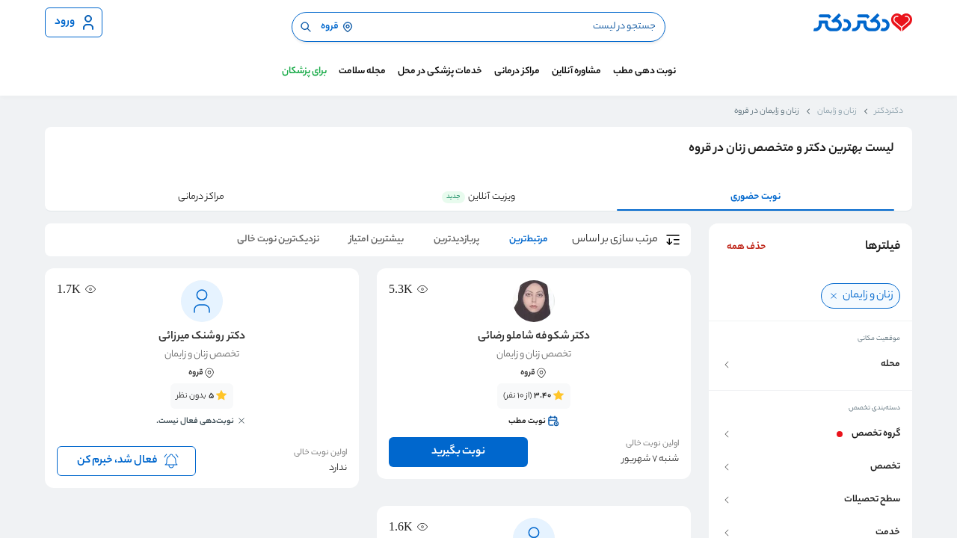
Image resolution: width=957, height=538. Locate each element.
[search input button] (306, 27)
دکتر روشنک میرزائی (201, 337)
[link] (534, 408)
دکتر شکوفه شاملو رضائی (534, 337)
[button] (810, 364)
